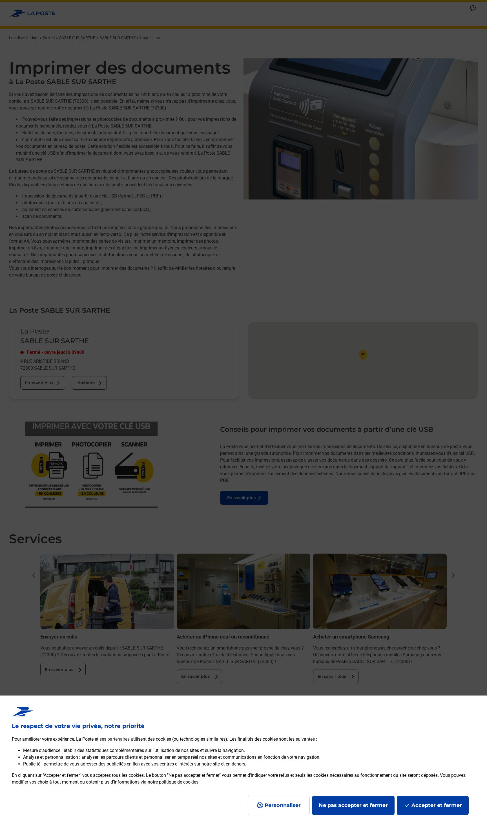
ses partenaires (114, 739)
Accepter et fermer (436, 805)
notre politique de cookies (173, 782)
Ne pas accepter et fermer (353, 805)
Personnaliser (283, 805)
